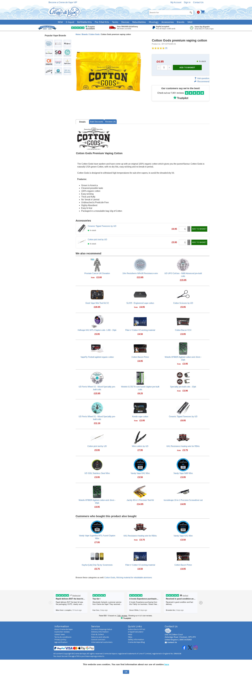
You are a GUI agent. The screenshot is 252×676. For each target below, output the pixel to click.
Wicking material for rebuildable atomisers (134, 577)
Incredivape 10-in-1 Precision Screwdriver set (183, 500)
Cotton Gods (94, 34)
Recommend (203, 81)
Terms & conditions (62, 637)
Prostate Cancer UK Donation (97, 273)
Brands (180, 22)
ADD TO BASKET (187, 67)
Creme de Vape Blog (136, 642)
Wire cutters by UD (140, 446)
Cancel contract (98, 639)
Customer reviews (62, 632)
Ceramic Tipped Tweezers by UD (102, 226)
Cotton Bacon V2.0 (183, 330)
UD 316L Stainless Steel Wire (97, 473)
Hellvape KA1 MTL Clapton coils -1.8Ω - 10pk (97, 330)
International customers (101, 642)
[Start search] (191, 12)
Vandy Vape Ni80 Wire (183, 473)
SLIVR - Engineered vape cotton (140, 303)
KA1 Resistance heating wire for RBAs (183, 446)
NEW (60, 22)
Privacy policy (60, 639)
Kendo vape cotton (140, 416)
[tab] (82, 121)
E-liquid (70, 22)
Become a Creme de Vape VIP (63, 2)
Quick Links (135, 626)
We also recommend (88, 253)
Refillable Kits (84, 22)
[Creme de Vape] (64, 12)
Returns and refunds (100, 637)
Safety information (136, 639)
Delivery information (100, 632)
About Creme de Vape (63, 629)
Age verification (60, 642)
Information (61, 626)
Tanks (115, 22)
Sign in (187, 2)
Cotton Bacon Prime (140, 357)
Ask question (203, 78)
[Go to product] (97, 265)
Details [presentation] (82, 122)
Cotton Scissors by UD (183, 303)
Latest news (59, 634)
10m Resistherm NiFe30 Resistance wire (140, 273)
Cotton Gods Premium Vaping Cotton (99, 153)
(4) (165, 48)
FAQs (130, 637)
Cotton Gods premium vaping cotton (179, 40)
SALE (190, 22)
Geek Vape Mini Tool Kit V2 (97, 303)
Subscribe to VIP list (136, 629)
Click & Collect (97, 634)
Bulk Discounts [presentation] (96, 122)
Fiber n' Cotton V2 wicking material (140, 330)
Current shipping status (101, 629)
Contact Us (198, 2)
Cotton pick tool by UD (97, 239)
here (166, 664)
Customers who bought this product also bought (106, 516)
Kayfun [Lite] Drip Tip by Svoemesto (97, 565)
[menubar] (126, 22)
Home (78, 34)
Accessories (167, 22)
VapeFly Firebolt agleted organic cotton (97, 357)
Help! (130, 634)
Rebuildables (139, 22)
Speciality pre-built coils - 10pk (183, 387)
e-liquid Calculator (135, 632)
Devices (125, 22)
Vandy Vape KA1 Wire (140, 473)
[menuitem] (62, 22)
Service (95, 626)
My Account (175, 2)
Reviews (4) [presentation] (110, 122)
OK (126, 672)
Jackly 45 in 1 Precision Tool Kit (140, 500)
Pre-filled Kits (102, 22)
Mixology (153, 22)
